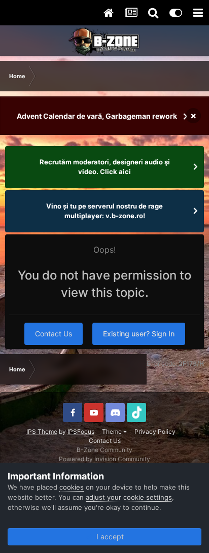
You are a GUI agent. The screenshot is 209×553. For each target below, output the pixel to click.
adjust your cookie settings (129, 497)
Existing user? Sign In (139, 333)
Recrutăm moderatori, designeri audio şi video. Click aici (105, 167)
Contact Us (53, 333)
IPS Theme (41, 431)
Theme (112, 431)
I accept (108, 536)
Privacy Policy (155, 431)
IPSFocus (80, 431)
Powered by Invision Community (104, 459)
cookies (71, 487)
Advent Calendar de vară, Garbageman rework (97, 116)
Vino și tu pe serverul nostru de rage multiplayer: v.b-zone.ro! (104, 211)
